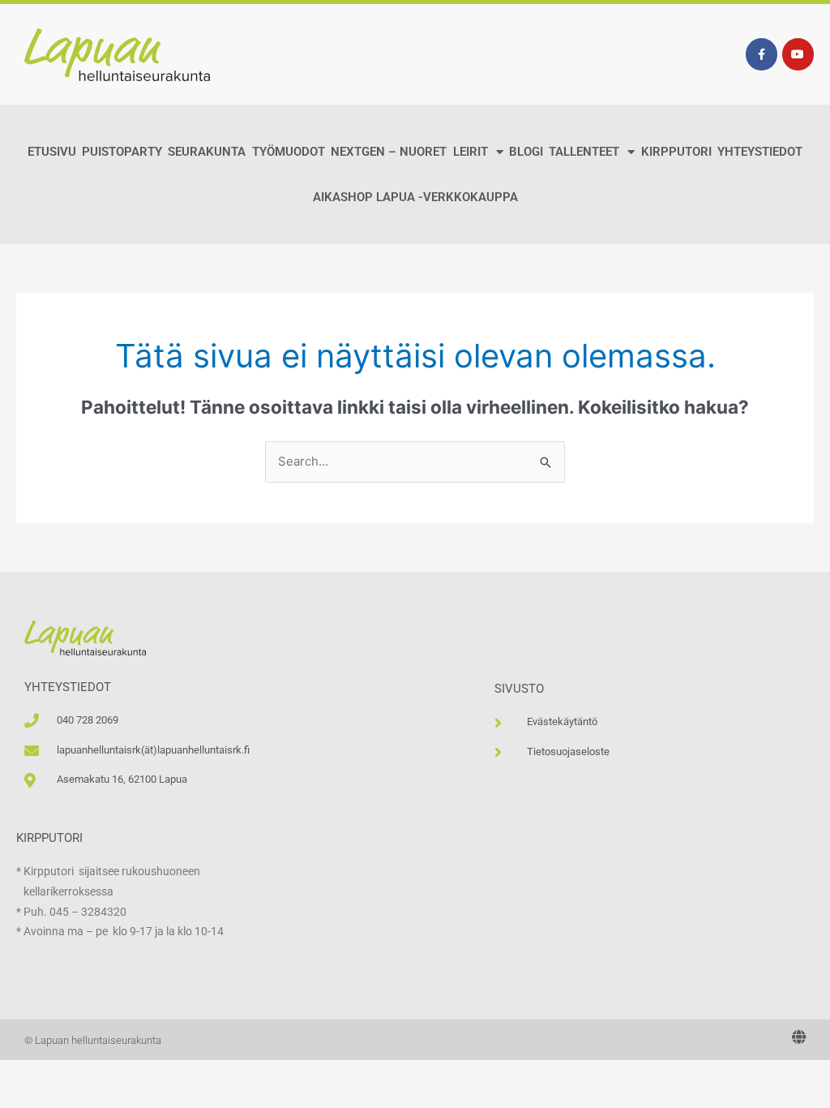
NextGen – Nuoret (389, 151)
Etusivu (52, 151)
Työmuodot (288, 151)
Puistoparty (122, 151)
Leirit (470, 151)
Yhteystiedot (759, 151)
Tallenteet (584, 151)
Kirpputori (676, 151)
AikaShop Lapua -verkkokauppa (415, 197)
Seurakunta (207, 151)
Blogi (526, 151)
